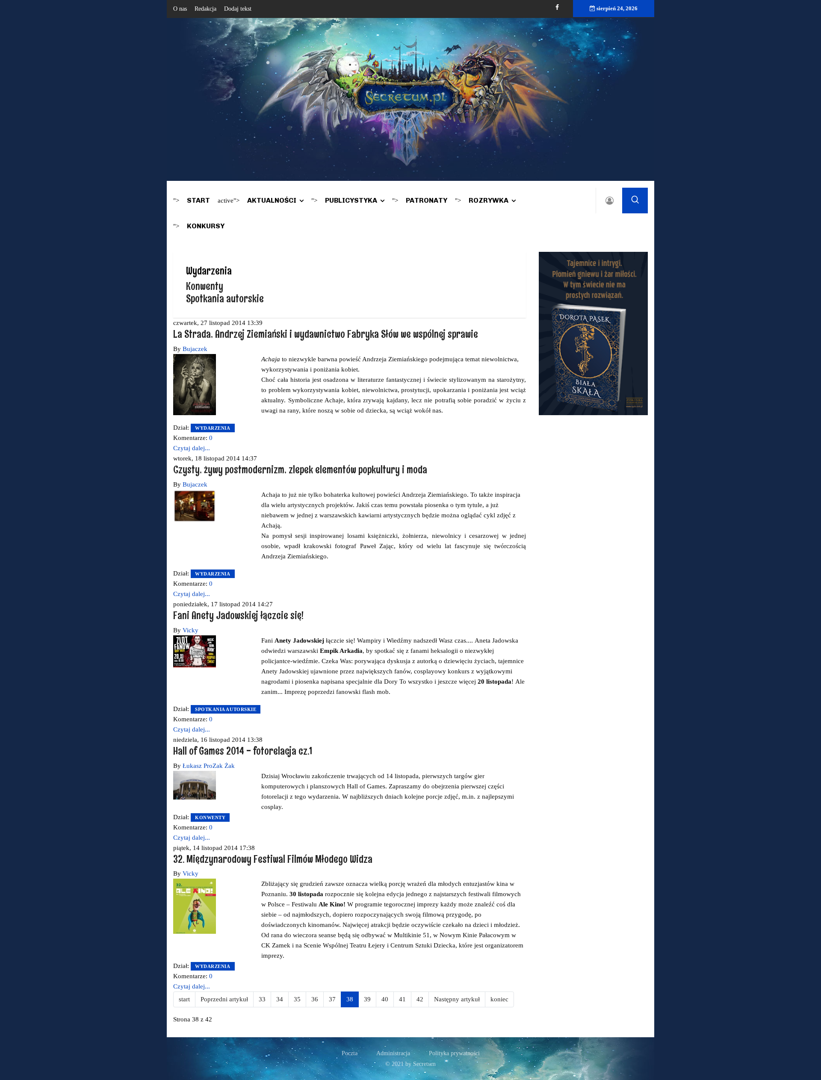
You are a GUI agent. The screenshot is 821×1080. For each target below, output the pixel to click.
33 (262, 999)
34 (279, 999)
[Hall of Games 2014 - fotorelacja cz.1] (194, 784)
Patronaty (426, 200)
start (184, 999)
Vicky (190, 630)
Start (198, 200)
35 (297, 999)
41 (402, 999)
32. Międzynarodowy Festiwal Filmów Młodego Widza (272, 858)
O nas (180, 9)
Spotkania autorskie (225, 298)
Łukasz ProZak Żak (209, 765)
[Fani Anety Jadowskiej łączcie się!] (194, 650)
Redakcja (205, 9)
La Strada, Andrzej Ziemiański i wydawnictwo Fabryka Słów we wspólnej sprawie (325, 333)
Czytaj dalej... (191, 448)
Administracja (393, 1053)
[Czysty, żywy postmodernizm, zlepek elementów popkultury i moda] (194, 505)
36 (314, 999)
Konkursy (205, 226)
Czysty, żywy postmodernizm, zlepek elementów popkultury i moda (300, 469)
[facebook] (557, 7)
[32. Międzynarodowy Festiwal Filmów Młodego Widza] (194, 905)
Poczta (349, 1053)
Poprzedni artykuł (224, 999)
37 (332, 999)
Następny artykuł (457, 999)
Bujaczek (195, 348)
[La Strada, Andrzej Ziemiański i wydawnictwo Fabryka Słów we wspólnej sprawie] (194, 384)
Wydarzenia (212, 428)
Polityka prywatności (454, 1053)
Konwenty (204, 285)
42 (419, 999)
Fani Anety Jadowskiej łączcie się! (238, 615)
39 (367, 999)
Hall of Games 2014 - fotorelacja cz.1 (242, 750)
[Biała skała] (593, 332)
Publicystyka (351, 200)
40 (384, 999)
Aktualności (271, 200)
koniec (499, 999)
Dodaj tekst (237, 9)
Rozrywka (488, 200)
